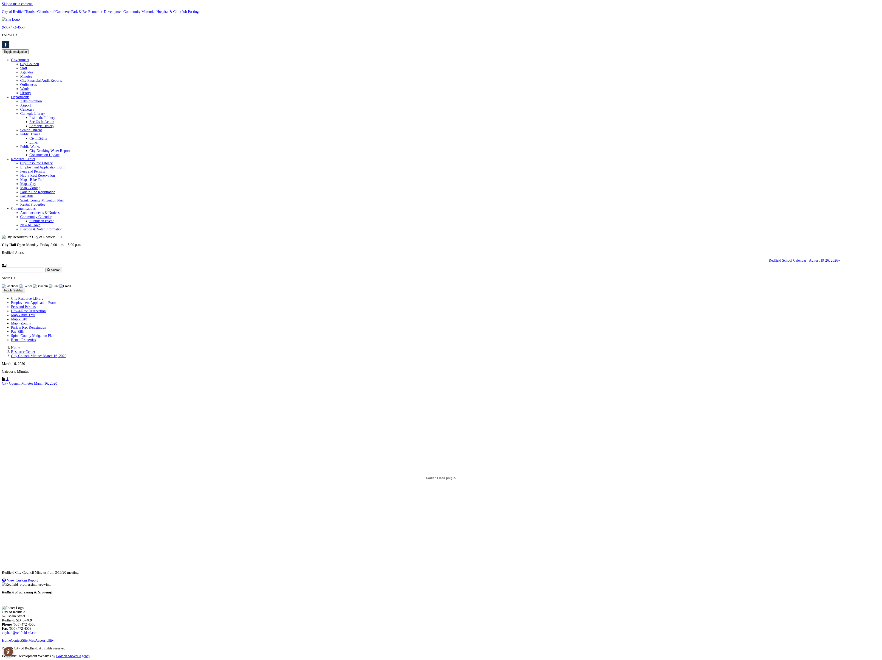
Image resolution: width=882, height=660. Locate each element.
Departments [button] (20, 97)
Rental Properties (32, 204)
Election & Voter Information (41, 229)
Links (33, 142)
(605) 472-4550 (13, 27)
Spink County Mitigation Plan (42, 200)
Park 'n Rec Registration (37, 192)
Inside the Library (42, 118)
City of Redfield (13, 12)
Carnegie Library (32, 113)
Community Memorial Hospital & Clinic (152, 12)
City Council (29, 64)
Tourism (31, 12)
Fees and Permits (32, 171)
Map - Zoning (30, 188)
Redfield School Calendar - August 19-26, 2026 (788, 260)
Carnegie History (41, 126)
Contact (16, 640)
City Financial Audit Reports (41, 80)
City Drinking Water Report (49, 151)
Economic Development (105, 12)
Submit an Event (41, 221)
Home (6, 640)
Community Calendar (35, 217)
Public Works (30, 146)
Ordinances (28, 85)
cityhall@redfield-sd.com (20, 633)
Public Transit (30, 134)
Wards (24, 89)
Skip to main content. (17, 4)
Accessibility (44, 640)
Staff (23, 68)
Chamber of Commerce (54, 12)
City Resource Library (36, 163)
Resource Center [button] (23, 159)
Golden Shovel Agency (73, 656)
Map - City (28, 184)
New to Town (30, 225)
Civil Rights (38, 138)
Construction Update (44, 155)
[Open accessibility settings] (8, 651)
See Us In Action (41, 122)
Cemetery (27, 109)
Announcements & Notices (39, 213)
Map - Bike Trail (32, 180)
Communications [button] (23, 208)
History (25, 93)
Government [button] (20, 60)
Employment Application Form (42, 167)
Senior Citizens (31, 130)
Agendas (26, 72)
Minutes (26, 76)
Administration (31, 101)
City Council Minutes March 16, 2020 (29, 383)
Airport (25, 105)
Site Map (28, 640)
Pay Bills (26, 196)
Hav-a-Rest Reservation (37, 175)
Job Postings (191, 12)
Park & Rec (79, 12)
